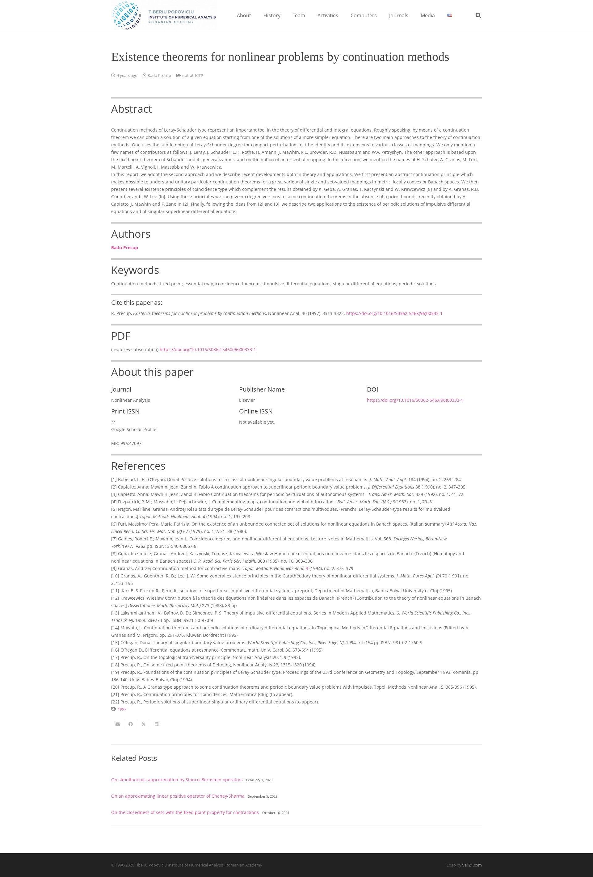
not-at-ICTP (192, 75)
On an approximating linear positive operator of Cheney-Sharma (178, 796)
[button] (256, 15)
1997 (122, 709)
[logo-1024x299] (164, 15)
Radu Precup (159, 75)
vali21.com (472, 865)
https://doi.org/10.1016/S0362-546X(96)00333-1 (394, 313)
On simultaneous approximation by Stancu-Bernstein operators (177, 780)
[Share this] (130, 724)
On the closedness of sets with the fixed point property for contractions (185, 812)
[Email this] (117, 724)
